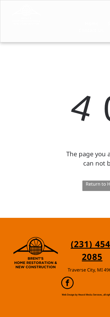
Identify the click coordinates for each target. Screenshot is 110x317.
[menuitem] (87, 23)
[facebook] (67, 283)
